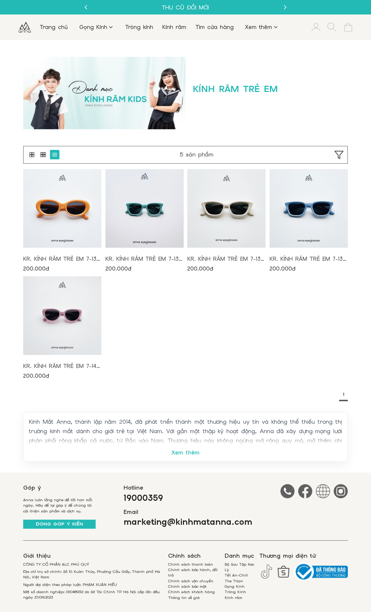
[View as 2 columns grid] (32, 154)
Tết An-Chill (236, 575)
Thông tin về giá (184, 597)
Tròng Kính (235, 592)
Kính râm (233, 597)
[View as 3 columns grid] (43, 154)
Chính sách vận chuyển (190, 581)
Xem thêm (185, 452)
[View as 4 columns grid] (54, 154)
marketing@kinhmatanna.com (188, 522)
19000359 (143, 498)
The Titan (234, 581)
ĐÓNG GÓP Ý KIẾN (59, 524)
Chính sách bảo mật (187, 586)
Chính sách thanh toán (190, 564)
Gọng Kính (235, 586)
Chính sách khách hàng (191, 592)
